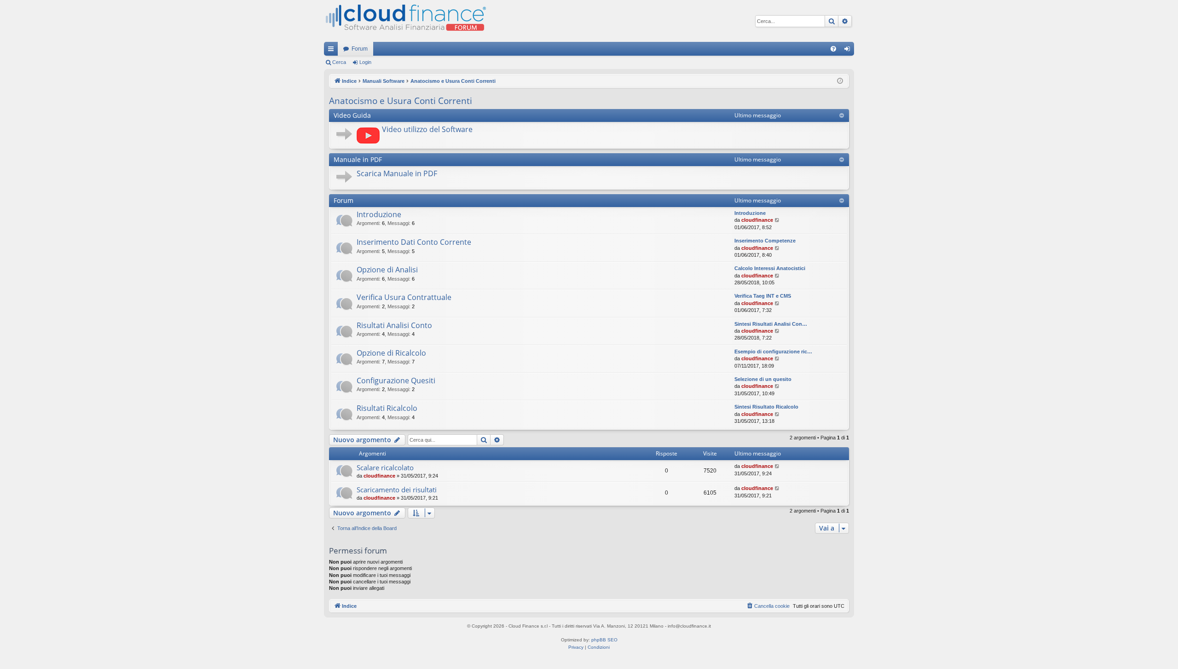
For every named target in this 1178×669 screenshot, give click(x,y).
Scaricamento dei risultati (397, 489)
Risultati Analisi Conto (394, 325)
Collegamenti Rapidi (333, 51)
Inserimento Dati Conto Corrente (414, 242)
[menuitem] (833, 49)
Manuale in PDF (358, 159)
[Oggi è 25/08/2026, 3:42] (840, 81)
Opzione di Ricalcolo (391, 353)
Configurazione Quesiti (396, 380)
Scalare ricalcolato (385, 467)
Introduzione (379, 214)
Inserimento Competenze (765, 240)
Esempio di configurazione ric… (773, 351)
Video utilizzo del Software (427, 129)
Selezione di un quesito (762, 379)
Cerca (339, 62)
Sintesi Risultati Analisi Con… (770, 324)
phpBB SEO (604, 639)
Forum (360, 49)
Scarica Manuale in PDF (397, 173)
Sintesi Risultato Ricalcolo (766, 406)
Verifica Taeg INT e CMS (762, 296)
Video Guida (352, 115)
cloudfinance (757, 220)
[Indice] (405, 21)
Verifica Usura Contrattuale (404, 297)
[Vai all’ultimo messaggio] (777, 466)
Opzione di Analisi (387, 270)
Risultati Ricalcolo (387, 408)
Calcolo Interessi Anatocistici (769, 268)
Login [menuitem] (849, 51)
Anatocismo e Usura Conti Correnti (400, 101)
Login (365, 62)
